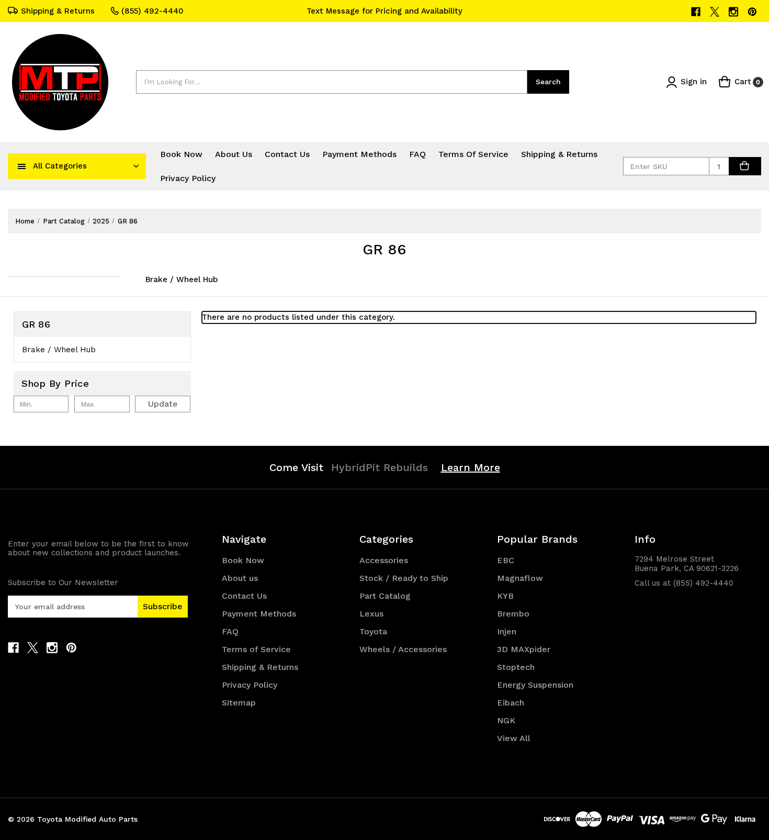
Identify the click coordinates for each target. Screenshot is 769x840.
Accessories (383, 560)
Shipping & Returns (58, 11)
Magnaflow (520, 578)
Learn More (470, 467)
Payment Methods (359, 154)
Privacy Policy (188, 178)
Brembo (513, 614)
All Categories (60, 166)
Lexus (371, 614)
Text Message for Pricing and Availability (384, 11)
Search (548, 81)
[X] (715, 11)
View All (513, 738)
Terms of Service (473, 154)
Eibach (510, 703)
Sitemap (239, 703)
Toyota (373, 631)
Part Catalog (385, 596)
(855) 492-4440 (152, 11)
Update (163, 404)
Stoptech (516, 667)
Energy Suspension (535, 685)
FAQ (417, 154)
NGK (506, 720)
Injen (506, 631)
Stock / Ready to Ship (403, 578)
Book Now (181, 154)
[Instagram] (734, 11)
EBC (505, 560)
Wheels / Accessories (403, 649)
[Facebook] (696, 11)
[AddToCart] (745, 166)
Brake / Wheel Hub (181, 279)
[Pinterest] (753, 11)
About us (233, 154)
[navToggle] (22, 166)
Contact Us (287, 154)
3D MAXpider (523, 649)
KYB (505, 596)
